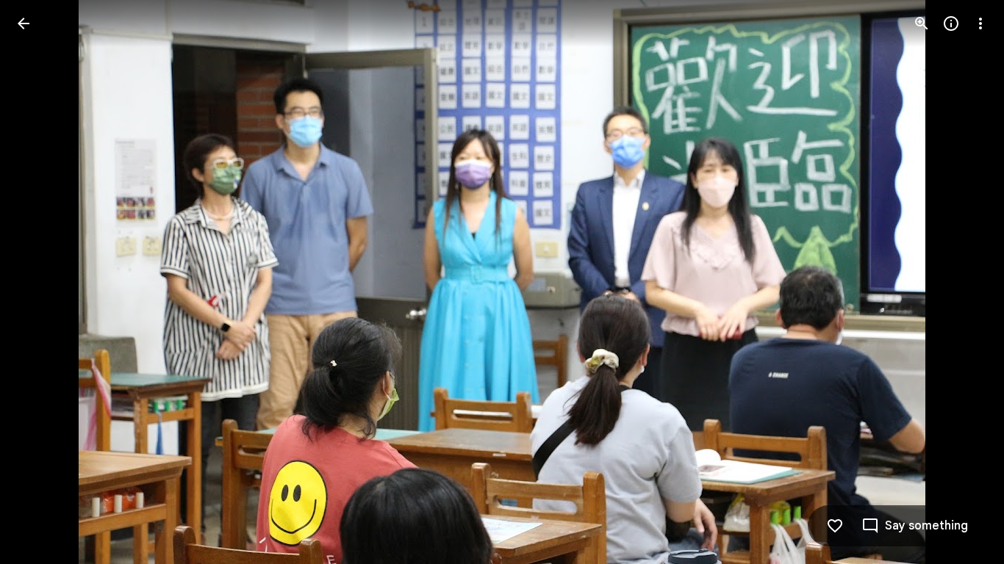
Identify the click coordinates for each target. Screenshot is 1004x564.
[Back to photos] (23, 23)
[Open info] (951, 23)
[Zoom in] (921, 23)
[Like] (835, 526)
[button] (41, 282)
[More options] (980, 23)
